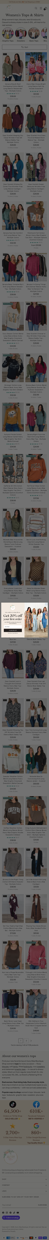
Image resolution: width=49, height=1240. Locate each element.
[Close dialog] (46, 604)
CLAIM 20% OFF (13, 630)
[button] (13, 633)
